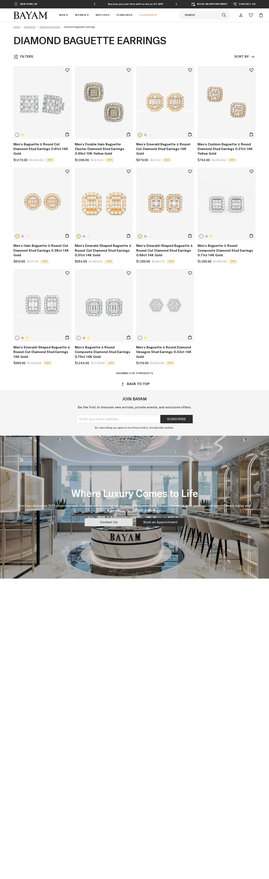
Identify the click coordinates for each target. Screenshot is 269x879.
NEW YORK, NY (28, 4)
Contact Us (108, 522)
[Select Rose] (145, 134)
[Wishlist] (250, 15)
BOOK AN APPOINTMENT (212, 4)
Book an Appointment (160, 522)
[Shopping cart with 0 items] (261, 15)
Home (16, 27)
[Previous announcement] (94, 4)
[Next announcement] (176, 4)
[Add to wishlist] (67, 70)
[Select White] (17, 135)
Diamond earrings (50, 27)
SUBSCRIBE (176, 419)
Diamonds (30, 27)
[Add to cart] (67, 134)
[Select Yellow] (22, 134)
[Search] (224, 15)
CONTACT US (247, 4)
